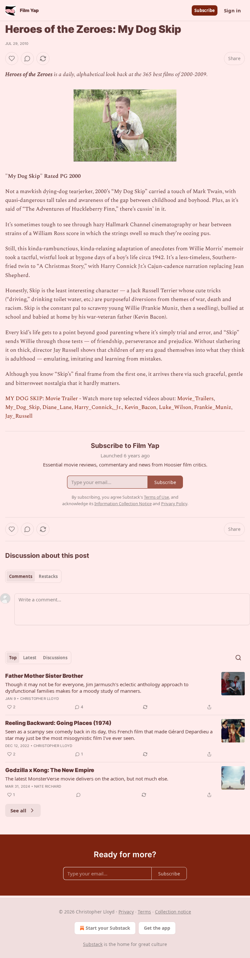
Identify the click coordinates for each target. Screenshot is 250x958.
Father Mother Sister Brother (44, 676)
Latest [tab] (29, 658)
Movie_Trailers (195, 398)
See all (18, 810)
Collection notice (173, 912)
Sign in (232, 10)
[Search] (238, 657)
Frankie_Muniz (212, 407)
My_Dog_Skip (22, 407)
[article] (125, 691)
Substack (93, 944)
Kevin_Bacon (140, 407)
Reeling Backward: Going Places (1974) (58, 723)
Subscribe (204, 10)
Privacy (126, 912)
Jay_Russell (19, 416)
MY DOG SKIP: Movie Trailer (41, 398)
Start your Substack (108, 928)
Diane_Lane (57, 407)
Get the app (157, 928)
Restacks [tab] (48, 576)
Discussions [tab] (55, 658)
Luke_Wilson (175, 407)
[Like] (11, 58)
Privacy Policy (174, 503)
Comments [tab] (20, 576)
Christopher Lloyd (39, 698)
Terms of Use (156, 497)
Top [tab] (13, 658)
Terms (144, 912)
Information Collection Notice (123, 503)
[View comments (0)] (27, 58)
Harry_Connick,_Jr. (98, 407)
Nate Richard (47, 786)
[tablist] (33, 576)
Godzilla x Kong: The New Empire (49, 770)
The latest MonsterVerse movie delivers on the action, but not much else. (86, 778)
